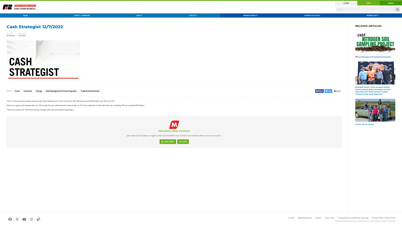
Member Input (373, 15)
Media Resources (305, 218)
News (25, 15)
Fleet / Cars (329, 218)
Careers (318, 218)
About (139, 15)
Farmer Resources (312, 15)
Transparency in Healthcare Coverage (353, 218)
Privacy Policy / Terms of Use (383, 218)
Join (368, 3)
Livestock (28, 91)
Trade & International (90, 91)
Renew (391, 3)
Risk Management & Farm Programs (61, 91)
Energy (39, 91)
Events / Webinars (82, 15)
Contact (193, 15)
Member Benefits (250, 15)
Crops (17, 91)
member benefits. (213, 135)
